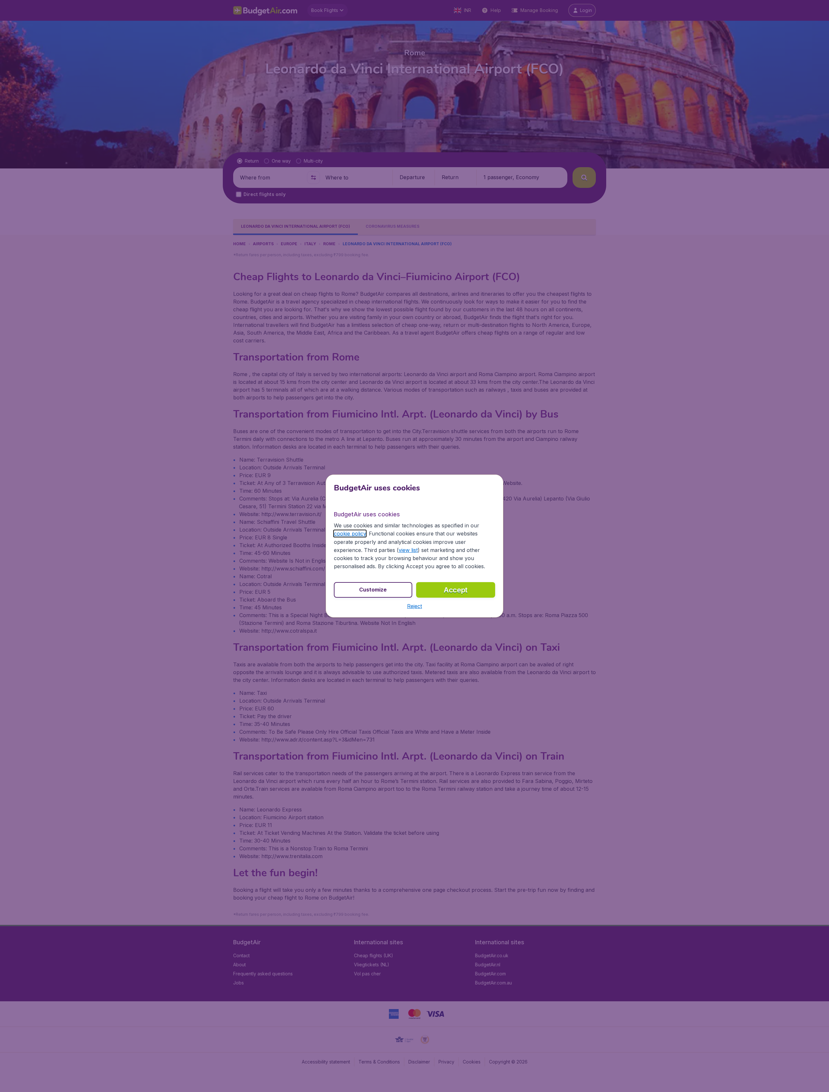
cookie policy (350, 533)
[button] (414, 606)
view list (408, 550)
